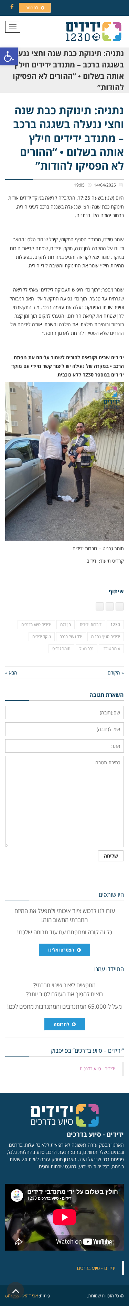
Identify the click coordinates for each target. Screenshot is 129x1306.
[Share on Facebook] (120, 606)
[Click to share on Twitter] (110, 606)
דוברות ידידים (90, 624)
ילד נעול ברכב (71, 636)
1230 (115, 624)
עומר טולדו (111, 648)
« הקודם (116, 672)
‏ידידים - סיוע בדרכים (97, 1068)
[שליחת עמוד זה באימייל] (100, 606)
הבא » (11, 672)
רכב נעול (86, 648)
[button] (9, 56)
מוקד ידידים (41, 636)
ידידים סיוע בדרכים (36, 624)
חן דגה (65, 624)
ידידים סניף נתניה (105, 636)
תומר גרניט (61, 648)
